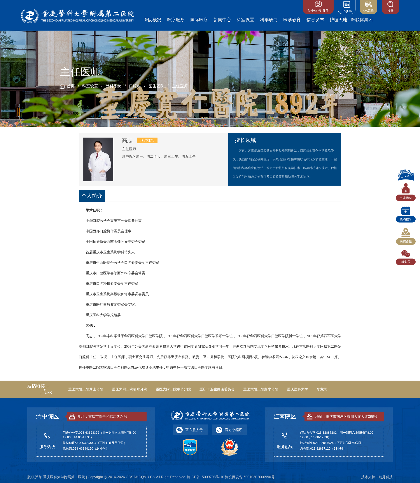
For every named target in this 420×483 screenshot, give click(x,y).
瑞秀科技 (386, 477)
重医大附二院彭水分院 (260, 389)
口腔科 (135, 86)
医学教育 (292, 19)
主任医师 (180, 86)
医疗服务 (175, 19)
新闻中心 (222, 19)
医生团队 (156, 86)
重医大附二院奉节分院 (173, 389)
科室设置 (245, 19)
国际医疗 (199, 19)
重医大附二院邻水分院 (129, 389)
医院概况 (152, 19)
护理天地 (338, 19)
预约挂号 (147, 140)
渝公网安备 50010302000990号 (250, 477)
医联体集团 (362, 19)
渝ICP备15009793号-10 (205, 477)
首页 (71, 86)
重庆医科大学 (297, 389)
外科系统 (113, 86)
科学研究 (269, 19)
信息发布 (315, 19)
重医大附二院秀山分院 (85, 389)
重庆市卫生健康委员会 (217, 389)
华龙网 (322, 389)
